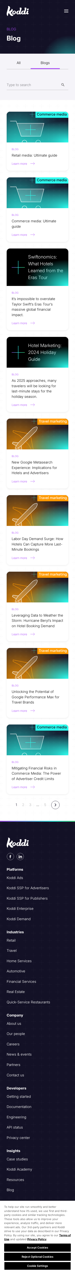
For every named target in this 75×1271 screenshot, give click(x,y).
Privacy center (18, 1138)
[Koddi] (18, 11)
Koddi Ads (15, 878)
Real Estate (16, 992)
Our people (16, 1034)
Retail (11, 940)
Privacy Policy (36, 1239)
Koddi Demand (19, 919)
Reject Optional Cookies (37, 1256)
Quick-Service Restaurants (28, 1002)
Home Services (19, 961)
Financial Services (21, 981)
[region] (37, 1235)
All (19, 63)
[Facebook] (10, 856)
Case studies (17, 1159)
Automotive (16, 971)
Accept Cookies (37, 1247)
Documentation (19, 1107)
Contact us (15, 1075)
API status (15, 1127)
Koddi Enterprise (20, 908)
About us (14, 1023)
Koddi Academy (19, 1169)
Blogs (45, 63)
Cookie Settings (37, 1265)
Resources (15, 1180)
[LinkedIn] (20, 856)
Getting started (19, 1096)
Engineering (16, 1117)
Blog (10, 1190)
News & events (19, 1054)
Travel (12, 950)
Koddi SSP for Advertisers (28, 888)
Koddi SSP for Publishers (27, 898)
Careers (13, 1044)
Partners (13, 1065)
